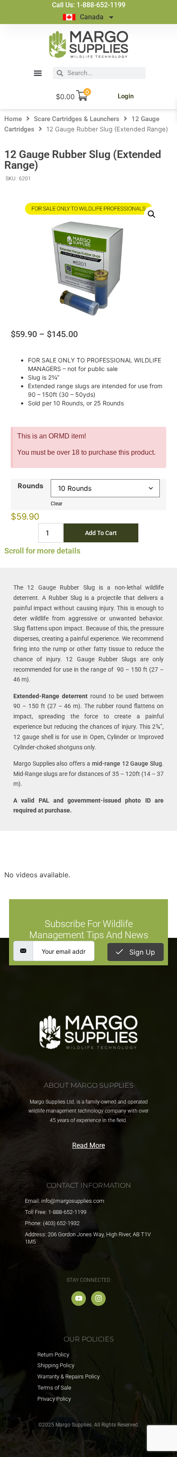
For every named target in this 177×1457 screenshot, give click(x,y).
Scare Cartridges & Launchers (76, 119)
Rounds (30, 485)
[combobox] (104, 73)
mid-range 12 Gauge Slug (127, 763)
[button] (37, 73)
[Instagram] (98, 1298)
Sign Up (141, 952)
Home (13, 119)
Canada (92, 17)
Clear (56, 504)
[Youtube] (78, 1298)
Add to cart (101, 532)
